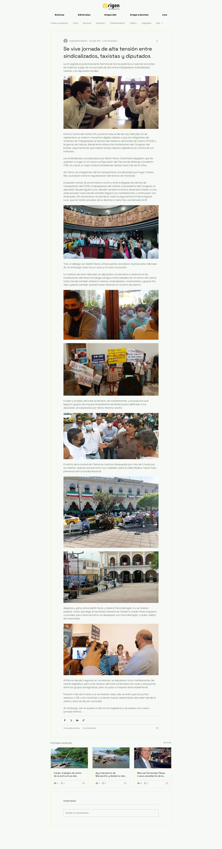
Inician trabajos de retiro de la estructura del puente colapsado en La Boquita (67, 774)
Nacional (87, 23)
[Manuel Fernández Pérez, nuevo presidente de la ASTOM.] (152, 757)
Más (158, 23)
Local (75, 23)
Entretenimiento (117, 23)
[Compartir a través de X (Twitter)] (71, 720)
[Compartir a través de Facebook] (64, 720)
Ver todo (167, 742)
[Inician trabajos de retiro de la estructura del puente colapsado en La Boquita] (69, 757)
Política (133, 23)
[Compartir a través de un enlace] (83, 720)
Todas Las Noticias (59, 23)
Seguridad (146, 23)
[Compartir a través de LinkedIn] (77, 720)
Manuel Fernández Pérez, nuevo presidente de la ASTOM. (151, 774)
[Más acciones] (157, 40)
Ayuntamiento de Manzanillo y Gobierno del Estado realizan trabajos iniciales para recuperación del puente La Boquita (111, 774)
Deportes (100, 23)
